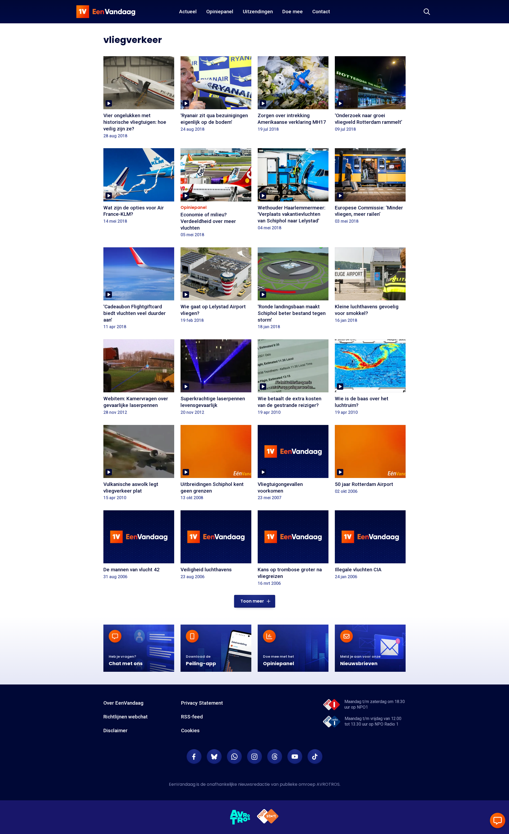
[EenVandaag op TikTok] (315, 756)
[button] (254, 601)
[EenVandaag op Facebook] (194, 756)
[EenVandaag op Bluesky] (214, 756)
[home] (105, 11)
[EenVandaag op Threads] (274, 756)
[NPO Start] (268, 817)
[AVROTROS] (240, 817)
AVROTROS (328, 784)
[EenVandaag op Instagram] (254, 756)
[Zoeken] (427, 11)
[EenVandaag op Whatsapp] (234, 756)
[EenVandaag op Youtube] (294, 756)
